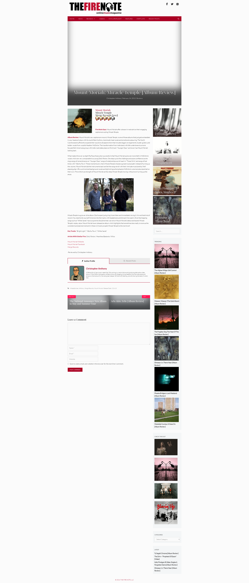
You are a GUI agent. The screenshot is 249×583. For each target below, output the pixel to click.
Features (129, 19)
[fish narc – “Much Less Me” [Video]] (166, 497)
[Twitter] (172, 4)
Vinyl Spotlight (115, 19)
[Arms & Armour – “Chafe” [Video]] (166, 454)
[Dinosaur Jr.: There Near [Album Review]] (167, 223)
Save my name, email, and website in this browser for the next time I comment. (96, 364)
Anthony (81, 288)
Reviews (89, 19)
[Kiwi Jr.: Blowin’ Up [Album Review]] (166, 523)
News (80, 19)
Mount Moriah (98, 288)
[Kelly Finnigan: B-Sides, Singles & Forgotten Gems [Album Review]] (167, 194)
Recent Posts (154, 19)
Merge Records (73, 247)
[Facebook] (167, 4)
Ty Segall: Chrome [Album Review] (166, 553)
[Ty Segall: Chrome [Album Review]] (167, 135)
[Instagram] (177, 4)
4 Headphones (74, 288)
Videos (102, 19)
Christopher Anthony (96, 268)
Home (72, 19)
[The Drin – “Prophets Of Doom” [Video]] (167, 165)
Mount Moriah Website (76, 242)
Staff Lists (141, 19)
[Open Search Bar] (178, 18)
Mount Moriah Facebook (76, 244)
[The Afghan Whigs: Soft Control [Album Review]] (166, 479)
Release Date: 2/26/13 (110, 288)
